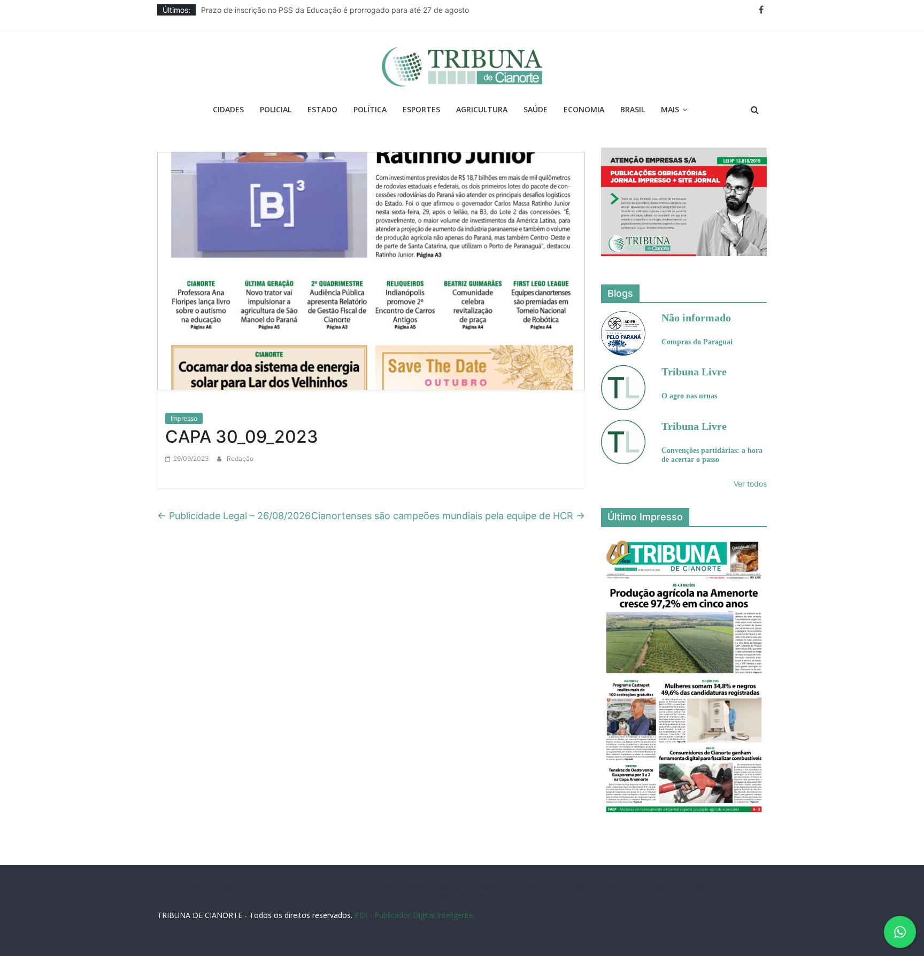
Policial (275, 109)
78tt (368, 886)
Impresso (184, 418)
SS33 (215, 886)
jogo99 (389, 886)
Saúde (535, 109)
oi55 (645, 886)
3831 (265, 886)
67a (628, 886)
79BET (309, 886)
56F (232, 886)
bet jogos (512, 886)
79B (247, 886)
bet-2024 (544, 886)
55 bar (682, 886)
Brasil (632, 109)
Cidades (228, 109)
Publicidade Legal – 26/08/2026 (234, 515)
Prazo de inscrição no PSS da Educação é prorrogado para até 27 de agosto (335, 9)
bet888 (483, 886)
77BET (286, 886)
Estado (322, 109)
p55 (662, 886)
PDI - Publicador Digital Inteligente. (415, 915)
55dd (460, 886)
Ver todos (750, 483)
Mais (670, 109)
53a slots (470, 896)
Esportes (421, 109)
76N (352, 886)
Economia (584, 109)
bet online (578, 886)
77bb (749, 886)
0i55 (702, 886)
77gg (440, 886)
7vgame (416, 886)
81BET (332, 886)
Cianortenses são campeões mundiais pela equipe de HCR (448, 515)
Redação (240, 458)
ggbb (445, 896)
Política (370, 109)
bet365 (608, 886)
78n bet (724, 886)
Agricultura (481, 109)
